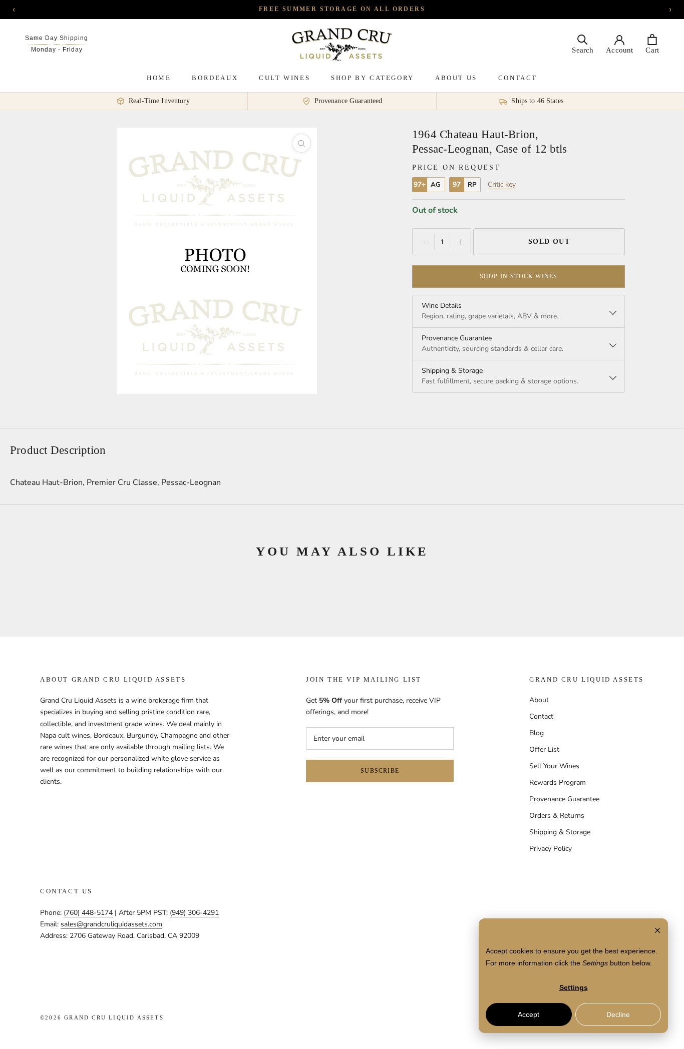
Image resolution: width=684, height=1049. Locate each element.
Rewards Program (557, 782)
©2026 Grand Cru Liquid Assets (102, 1017)
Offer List (544, 749)
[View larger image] (301, 143)
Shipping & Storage (559, 832)
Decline (618, 1014)
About (539, 700)
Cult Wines (284, 78)
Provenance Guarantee (564, 799)
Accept (528, 1014)
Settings (573, 987)
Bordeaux (215, 78)
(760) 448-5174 (88, 912)
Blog (536, 733)
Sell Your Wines (554, 766)
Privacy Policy (550, 848)
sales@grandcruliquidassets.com (111, 924)
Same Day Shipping (56, 38)
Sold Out (549, 241)
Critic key (502, 184)
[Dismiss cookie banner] (657, 931)
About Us (456, 78)
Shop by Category (372, 78)
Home (159, 78)
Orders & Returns (556, 815)
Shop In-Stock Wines (519, 276)
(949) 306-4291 (194, 912)
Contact (517, 78)
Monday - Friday (57, 49)
